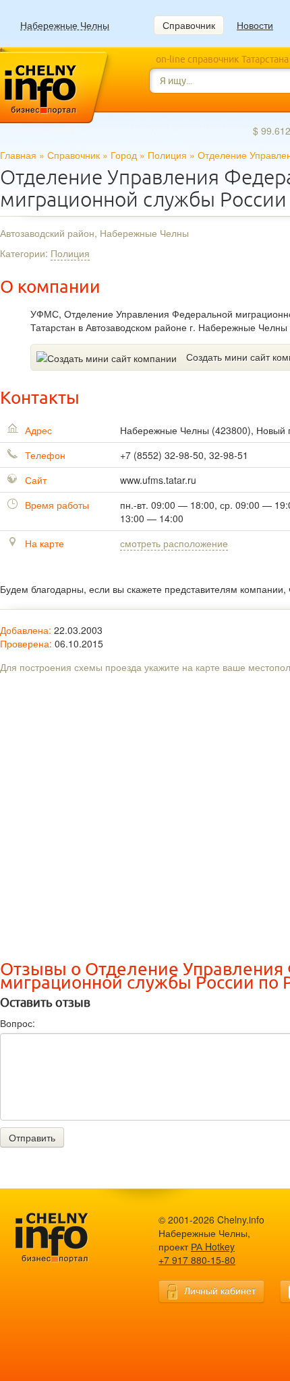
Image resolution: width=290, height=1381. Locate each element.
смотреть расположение (174, 543)
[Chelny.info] (64, 1238)
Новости (255, 25)
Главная (18, 155)
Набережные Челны (64, 25)
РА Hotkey (213, 1246)
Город (124, 155)
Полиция (167, 155)
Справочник (189, 25)
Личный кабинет (220, 1290)
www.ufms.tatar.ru (158, 480)
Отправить (32, 1137)
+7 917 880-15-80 (196, 1260)
